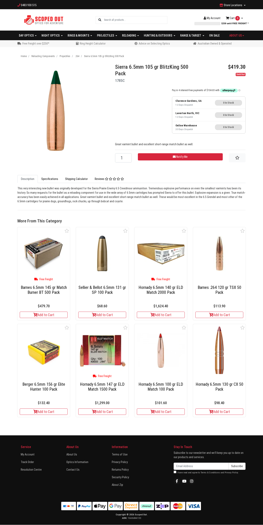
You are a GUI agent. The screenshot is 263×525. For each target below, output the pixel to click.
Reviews (100, 179)
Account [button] (213, 18)
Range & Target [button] (191, 35)
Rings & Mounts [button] (79, 35)
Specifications (49, 179)
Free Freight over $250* (35, 43)
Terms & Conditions (210, 472)
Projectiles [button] (106, 35)
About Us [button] (235, 35)
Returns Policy (120, 469)
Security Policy (120, 477)
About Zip (117, 484)
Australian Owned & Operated (215, 43)
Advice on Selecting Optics (154, 43)
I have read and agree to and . (207, 472)
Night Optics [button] (51, 35)
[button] (67, 231)
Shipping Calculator (76, 179)
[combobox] (135, 20)
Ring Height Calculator (93, 43)
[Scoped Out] (43, 19)
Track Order (27, 462)
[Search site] (100, 20)
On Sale (214, 35)
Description (27, 179)
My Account (28, 454)
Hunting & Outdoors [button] (158, 35)
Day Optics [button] (26, 35)
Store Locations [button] (233, 5)
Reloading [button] (129, 35)
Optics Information (77, 462)
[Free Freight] (43, 253)
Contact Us (73, 469)
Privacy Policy (120, 462)
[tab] (27, 179)
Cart (233, 18)
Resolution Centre (31, 469)
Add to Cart (45, 315)
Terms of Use (120, 454)
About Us (71, 454)
